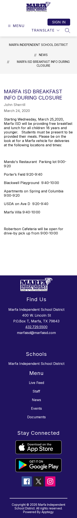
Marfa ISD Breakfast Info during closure (43, 63)
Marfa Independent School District (38, 45)
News (43, 55)
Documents (36, 417)
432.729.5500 (36, 327)
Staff (36, 391)
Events (36, 408)
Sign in (59, 22)
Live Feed (36, 383)
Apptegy (47, 512)
